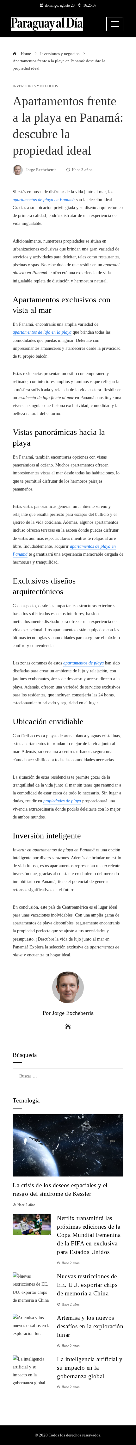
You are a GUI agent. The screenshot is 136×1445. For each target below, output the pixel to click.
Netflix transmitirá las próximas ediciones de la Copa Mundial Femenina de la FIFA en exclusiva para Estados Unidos (89, 1235)
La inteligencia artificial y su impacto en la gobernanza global (89, 1368)
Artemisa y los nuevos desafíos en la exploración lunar (90, 1326)
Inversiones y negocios (35, 86)
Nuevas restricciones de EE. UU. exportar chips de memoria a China (87, 1285)
